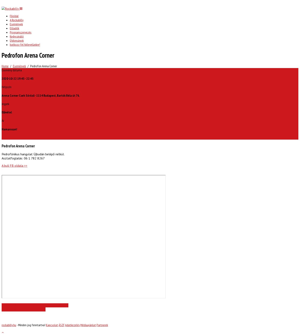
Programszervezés (20, 32)
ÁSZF (61, 325)
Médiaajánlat (88, 325)
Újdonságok (17, 40)
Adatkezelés (72, 325)
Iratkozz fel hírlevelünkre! (25, 45)
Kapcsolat (52, 325)
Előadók (14, 28)
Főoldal (14, 16)
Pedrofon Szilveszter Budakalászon (23, 309)
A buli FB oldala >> (14, 166)
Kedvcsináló (17, 36)
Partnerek (102, 325)
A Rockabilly (16, 20)
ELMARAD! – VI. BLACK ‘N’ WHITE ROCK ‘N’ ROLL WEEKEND (35, 305)
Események (16, 24)
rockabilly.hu (9, 325)
